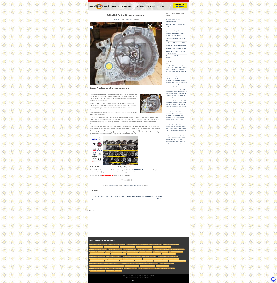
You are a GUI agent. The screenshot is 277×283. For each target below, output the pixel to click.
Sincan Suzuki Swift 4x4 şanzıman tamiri (115, 258)
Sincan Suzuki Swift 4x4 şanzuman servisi (130, 256)
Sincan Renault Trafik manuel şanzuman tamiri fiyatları (174, 30)
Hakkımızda (152, 6)
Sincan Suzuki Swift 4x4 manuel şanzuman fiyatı (98, 249)
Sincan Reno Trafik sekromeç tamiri (130, 249)
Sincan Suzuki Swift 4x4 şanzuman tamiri (97, 263)
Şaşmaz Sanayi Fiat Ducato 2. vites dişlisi (174, 65)
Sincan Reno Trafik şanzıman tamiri (131, 268)
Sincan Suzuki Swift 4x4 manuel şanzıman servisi (147, 268)
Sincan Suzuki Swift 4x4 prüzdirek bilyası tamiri (98, 258)
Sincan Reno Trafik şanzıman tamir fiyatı (166, 263)
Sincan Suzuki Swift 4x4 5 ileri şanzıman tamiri (98, 244)
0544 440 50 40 (137, 170)
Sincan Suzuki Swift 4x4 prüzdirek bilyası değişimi (98, 268)
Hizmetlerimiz (127, 6)
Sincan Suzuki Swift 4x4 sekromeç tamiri (97, 256)
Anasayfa (115, 6)
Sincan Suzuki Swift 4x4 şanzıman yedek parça (113, 251)
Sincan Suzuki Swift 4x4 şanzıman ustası (145, 249)
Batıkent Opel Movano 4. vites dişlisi (176, 48)
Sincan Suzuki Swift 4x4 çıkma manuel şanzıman (116, 244)
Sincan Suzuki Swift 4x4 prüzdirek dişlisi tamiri (170, 258)
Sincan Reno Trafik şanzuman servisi (145, 251)
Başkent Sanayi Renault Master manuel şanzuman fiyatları (175, 34)
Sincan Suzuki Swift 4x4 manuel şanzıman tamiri (149, 263)
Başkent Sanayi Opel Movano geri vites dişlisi (175, 57)
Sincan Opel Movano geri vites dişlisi (176, 46)
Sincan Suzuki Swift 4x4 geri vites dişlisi (115, 268)
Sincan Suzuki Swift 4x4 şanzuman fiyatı (132, 263)
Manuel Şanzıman (125, 13)
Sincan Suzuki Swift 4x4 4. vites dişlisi (161, 261)
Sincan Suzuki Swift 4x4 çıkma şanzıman (161, 251)
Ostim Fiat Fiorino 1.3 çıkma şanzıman (133, 185)
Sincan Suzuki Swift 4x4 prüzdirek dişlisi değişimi (166, 268)
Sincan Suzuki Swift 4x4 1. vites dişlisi (96, 251)
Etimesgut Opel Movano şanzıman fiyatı (175, 39)
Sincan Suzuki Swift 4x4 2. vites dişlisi (112, 261)
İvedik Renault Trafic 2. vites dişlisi (175, 43)
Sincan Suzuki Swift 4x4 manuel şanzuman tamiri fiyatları (167, 256)
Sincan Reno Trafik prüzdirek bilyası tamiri (97, 270)
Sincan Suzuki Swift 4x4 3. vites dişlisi (115, 249)
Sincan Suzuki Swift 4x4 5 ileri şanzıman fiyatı (170, 244)
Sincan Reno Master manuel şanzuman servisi (174, 20)
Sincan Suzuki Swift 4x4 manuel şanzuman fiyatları (152, 258)
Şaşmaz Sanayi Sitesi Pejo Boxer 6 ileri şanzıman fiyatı (175, 52)
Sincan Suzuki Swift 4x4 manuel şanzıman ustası (135, 244)
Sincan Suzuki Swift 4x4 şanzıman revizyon (113, 256)
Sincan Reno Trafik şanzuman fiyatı (176, 251)
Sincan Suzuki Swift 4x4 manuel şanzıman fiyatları (114, 263)
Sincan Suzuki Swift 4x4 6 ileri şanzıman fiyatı (176, 249)
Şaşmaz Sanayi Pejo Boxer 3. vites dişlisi (173, 124)
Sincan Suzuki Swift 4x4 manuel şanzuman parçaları (133, 258)
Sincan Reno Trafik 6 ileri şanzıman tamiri (175, 25)
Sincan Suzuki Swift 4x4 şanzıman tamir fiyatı (153, 244)
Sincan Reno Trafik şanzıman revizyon (96, 261)
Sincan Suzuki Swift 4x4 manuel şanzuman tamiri (147, 256)
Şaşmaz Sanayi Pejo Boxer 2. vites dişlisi (176, 122)
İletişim (161, 6)
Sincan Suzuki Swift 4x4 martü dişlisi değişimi (177, 261)
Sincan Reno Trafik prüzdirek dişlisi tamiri (130, 251)
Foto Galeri (140, 6)
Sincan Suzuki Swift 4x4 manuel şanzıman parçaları (144, 261)
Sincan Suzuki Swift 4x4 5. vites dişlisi (127, 261)
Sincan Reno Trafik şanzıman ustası (160, 249)
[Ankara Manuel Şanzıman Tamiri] (99, 6)
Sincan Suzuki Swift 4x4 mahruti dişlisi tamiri (114, 270)
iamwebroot (130, 19)
